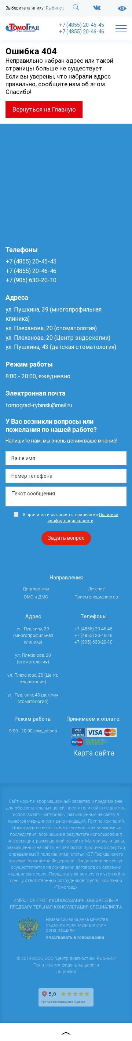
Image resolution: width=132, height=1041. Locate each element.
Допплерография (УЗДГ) (31, 125)
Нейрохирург (19, 300)
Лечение (16, 403)
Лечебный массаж (24, 435)
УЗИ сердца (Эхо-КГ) (27, 133)
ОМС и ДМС (20, 518)
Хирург (13, 380)
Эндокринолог (21, 390)
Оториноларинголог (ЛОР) (33, 310)
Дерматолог (18, 260)
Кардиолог (17, 280)
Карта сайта (93, 753)
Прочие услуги (24, 564)
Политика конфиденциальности (66, 965)
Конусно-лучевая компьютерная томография (23, 149)
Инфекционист (21, 270)
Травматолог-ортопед (28, 350)
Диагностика (22, 59)
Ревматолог (18, 330)
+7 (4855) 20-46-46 (81, 31)
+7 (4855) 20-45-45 (81, 25)
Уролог (13, 370)
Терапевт (15, 360)
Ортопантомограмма (27, 164)
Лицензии (66, 971)
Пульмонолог (19, 320)
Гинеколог (16, 251)
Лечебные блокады (25, 475)
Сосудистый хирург (26, 340)
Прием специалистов (32, 238)
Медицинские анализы (29, 172)
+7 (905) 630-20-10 (93, 642)
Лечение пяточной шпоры (32, 505)
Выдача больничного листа (33, 575)
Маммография (21, 180)
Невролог (15, 291)
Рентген (14, 102)
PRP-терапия (19, 445)
